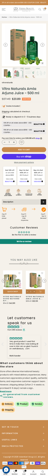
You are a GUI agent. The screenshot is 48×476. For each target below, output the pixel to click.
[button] (3, 344)
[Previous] (5, 45)
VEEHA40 (23, 181)
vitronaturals (7, 82)
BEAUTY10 (9, 181)
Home (4, 17)
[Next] (42, 45)
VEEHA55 (38, 181)
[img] (25, 326)
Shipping (5, 111)
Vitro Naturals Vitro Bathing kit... (12, 298)
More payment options (24, 162)
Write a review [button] (24, 241)
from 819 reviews (15, 330)
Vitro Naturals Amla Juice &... (35, 297)
